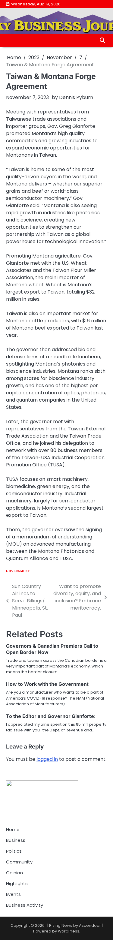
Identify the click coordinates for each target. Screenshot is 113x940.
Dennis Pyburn (76, 97)
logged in (47, 759)
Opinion (14, 872)
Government (18, 571)
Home (13, 829)
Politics (14, 851)
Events (13, 894)
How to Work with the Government (47, 684)
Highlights (17, 883)
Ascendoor (90, 925)
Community (19, 862)
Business (15, 840)
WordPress (68, 931)
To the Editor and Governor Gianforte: (51, 716)
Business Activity (24, 905)
